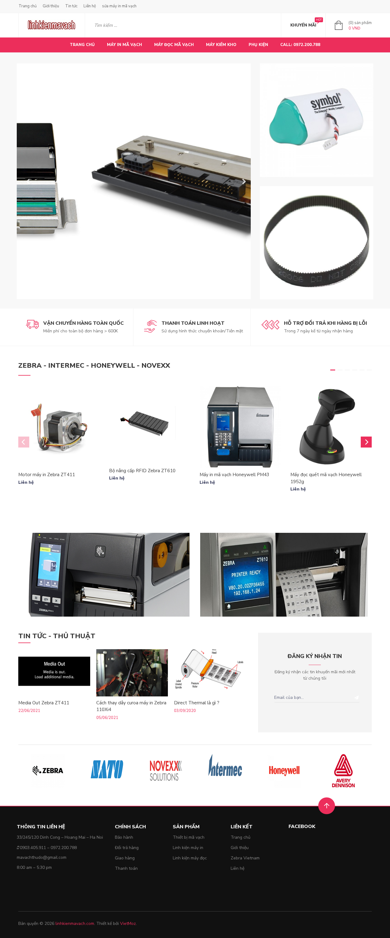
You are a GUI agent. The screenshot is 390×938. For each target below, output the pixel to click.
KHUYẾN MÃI (303, 25)
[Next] (366, 442)
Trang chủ (28, 6)
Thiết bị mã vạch (188, 837)
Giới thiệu (51, 6)
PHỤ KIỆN (258, 45)
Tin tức (71, 6)
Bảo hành (124, 837)
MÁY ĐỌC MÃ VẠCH (174, 45)
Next (242, 181)
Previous (26, 181)
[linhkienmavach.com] (51, 25)
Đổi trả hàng (127, 848)
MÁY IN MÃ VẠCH (124, 45)
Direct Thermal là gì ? (196, 703)
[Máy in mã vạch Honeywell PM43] (240, 427)
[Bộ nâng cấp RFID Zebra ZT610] (150, 425)
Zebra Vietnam (245, 858)
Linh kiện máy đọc (190, 858)
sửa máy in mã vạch (119, 6)
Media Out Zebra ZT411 (43, 703)
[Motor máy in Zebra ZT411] (59, 427)
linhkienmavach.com (74, 923)
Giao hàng (125, 858)
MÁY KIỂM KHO (221, 45)
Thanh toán (126, 868)
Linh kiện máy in (188, 848)
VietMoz (128, 923)
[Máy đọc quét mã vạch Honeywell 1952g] (331, 427)
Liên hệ (89, 6)
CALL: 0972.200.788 (300, 45)
